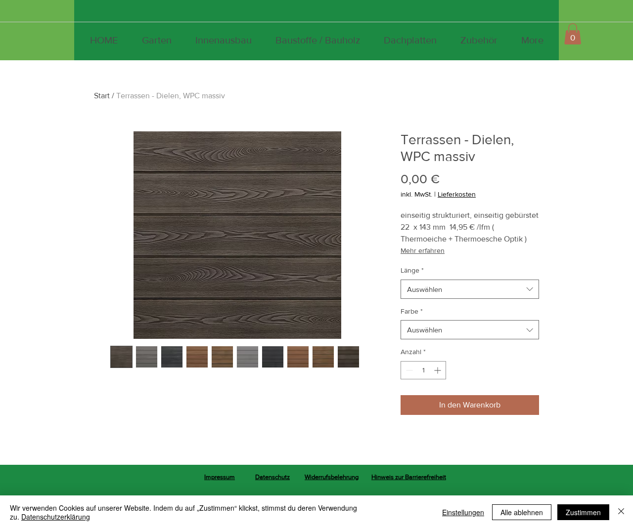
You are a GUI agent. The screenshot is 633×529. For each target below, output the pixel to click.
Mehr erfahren (423, 250)
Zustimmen (583, 512)
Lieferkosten (457, 194)
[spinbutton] (423, 370)
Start (102, 95)
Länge (412, 270)
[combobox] (470, 289)
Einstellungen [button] (463, 512)
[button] (573, 33)
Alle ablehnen (521, 512)
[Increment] (438, 370)
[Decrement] (408, 370)
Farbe (412, 311)
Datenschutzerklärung (55, 517)
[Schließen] (621, 512)
